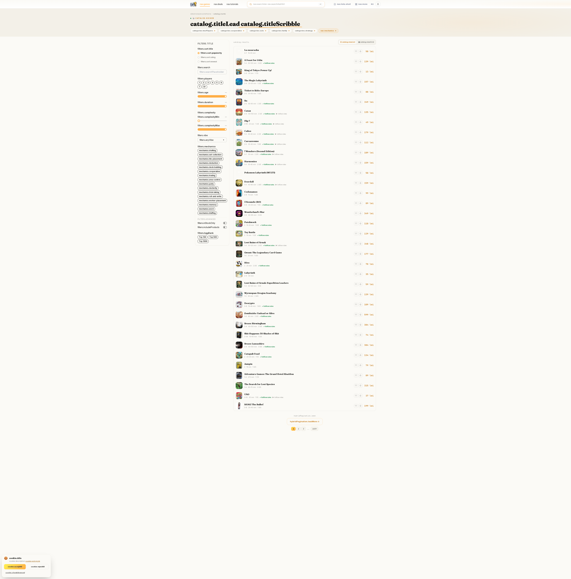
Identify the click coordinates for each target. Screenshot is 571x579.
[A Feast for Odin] (305, 61)
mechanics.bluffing (207, 213)
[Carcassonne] (305, 142)
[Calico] (305, 132)
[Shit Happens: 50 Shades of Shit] (305, 335)
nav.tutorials (232, 4)
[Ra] (305, 102)
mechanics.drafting (207, 150)
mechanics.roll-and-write (210, 196)
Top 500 (213, 237)
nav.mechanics (328, 31)
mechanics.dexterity (208, 188)
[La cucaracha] (305, 51)
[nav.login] (378, 4)
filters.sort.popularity (211, 53)
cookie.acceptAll (15, 567)
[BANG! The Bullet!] (305, 406)
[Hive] (305, 264)
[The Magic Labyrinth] (305, 82)
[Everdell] (305, 183)
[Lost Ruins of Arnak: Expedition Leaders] (305, 284)
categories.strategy (305, 31)
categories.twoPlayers (204, 31)
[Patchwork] (305, 223)
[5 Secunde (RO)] (305, 203)
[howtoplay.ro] (193, 4)
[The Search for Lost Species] (305, 385)
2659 (314, 429)
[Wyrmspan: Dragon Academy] (305, 294)
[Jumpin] (305, 365)
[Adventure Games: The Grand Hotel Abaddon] (305, 375)
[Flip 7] (305, 122)
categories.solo (258, 31)
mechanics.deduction (208, 163)
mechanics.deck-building (210, 167)
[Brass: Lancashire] (305, 345)
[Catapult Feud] (305, 355)
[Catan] (305, 112)
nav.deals (218, 4)
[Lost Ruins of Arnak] (305, 244)
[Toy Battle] (305, 234)
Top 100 (202, 237)
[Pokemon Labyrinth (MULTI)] (305, 173)
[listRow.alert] (360, 51)
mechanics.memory (208, 205)
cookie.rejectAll (37, 567)
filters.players (205, 78)
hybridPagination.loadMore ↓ (305, 421)
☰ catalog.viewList (347, 42)
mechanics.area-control (209, 180)
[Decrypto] (305, 304)
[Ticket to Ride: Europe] (305, 92)
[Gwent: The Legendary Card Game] (305, 254)
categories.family (281, 31)
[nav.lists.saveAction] (356, 51)
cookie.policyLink (32, 561)
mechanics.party (206, 184)
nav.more (362, 4)
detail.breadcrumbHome (200, 14)
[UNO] (305, 396)
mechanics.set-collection (210, 155)
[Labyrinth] (305, 274)
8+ (204, 87)
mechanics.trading (207, 175)
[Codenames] (305, 193)
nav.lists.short (344, 4)
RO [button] (372, 4)
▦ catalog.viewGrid (366, 42)
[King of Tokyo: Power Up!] (305, 72)
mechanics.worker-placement (212, 200)
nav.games (205, 4)
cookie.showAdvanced (15, 573)
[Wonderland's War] (305, 213)
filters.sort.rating (208, 57)
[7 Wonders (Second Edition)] (305, 153)
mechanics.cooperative (209, 171)
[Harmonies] (305, 163)
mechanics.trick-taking (209, 192)
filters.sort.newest (209, 61)
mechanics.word (206, 209)
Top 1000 (203, 241)
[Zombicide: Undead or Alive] (305, 315)
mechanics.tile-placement (210, 159)
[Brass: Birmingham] (305, 325)
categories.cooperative (232, 31)
